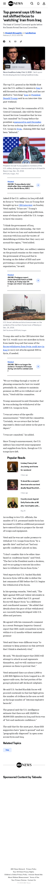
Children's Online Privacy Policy (15, 875)
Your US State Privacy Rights (23, 872)
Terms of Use (34, 877)
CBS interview (26, 204)
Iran (26, 94)
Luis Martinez (30, 33)
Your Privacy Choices (19, 880)
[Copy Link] (21, 41)
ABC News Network (18, 869)
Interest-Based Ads (35, 875)
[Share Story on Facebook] (4, 41)
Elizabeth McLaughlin (13, 33)
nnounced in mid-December (27, 121)
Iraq (38, 87)
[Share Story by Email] (15, 41)
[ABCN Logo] (15, 3)
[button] (4, 3)
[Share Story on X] (10, 41)
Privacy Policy (31, 869)
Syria (19, 128)
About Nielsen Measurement (18, 877)
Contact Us (32, 880)
